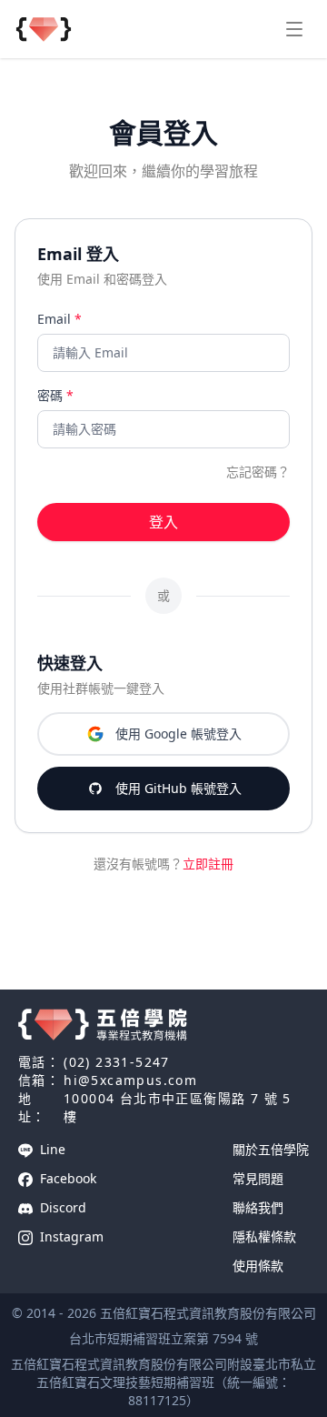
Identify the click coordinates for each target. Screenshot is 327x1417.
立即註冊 (208, 863)
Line (50, 1149)
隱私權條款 (264, 1236)
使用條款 (258, 1265)
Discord (61, 1207)
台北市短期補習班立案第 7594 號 (163, 1338)
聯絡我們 (258, 1207)
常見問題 (258, 1178)
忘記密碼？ (258, 471)
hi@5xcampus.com (130, 1080)
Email (59, 318)
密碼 (55, 395)
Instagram (70, 1236)
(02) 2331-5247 (117, 1061)
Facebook (66, 1178)
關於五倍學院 (271, 1149)
